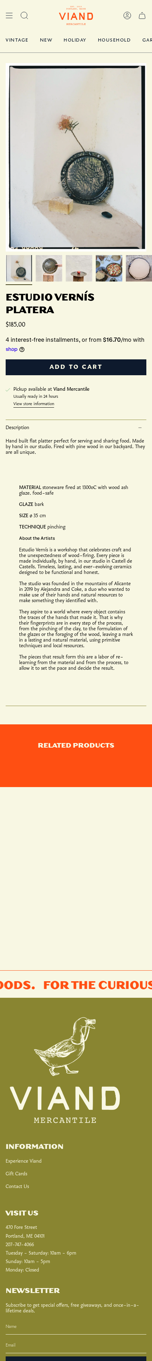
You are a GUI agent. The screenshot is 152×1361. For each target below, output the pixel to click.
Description (17, 428)
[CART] (142, 15)
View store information (33, 404)
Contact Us (17, 1186)
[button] (24, 15)
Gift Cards (16, 1174)
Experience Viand (24, 1161)
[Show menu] (9, 15)
